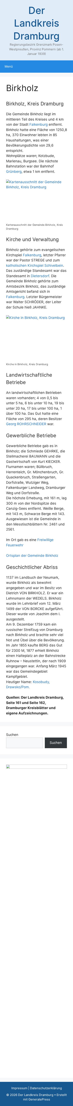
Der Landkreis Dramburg (36, 23)
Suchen (12, 735)
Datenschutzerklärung (46, 1088)
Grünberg (13, 171)
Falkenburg (38, 124)
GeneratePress (39, 1099)
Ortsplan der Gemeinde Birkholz (32, 556)
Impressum (19, 1088)
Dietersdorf (40, 276)
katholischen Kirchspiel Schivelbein (34, 265)
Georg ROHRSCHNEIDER (26, 424)
